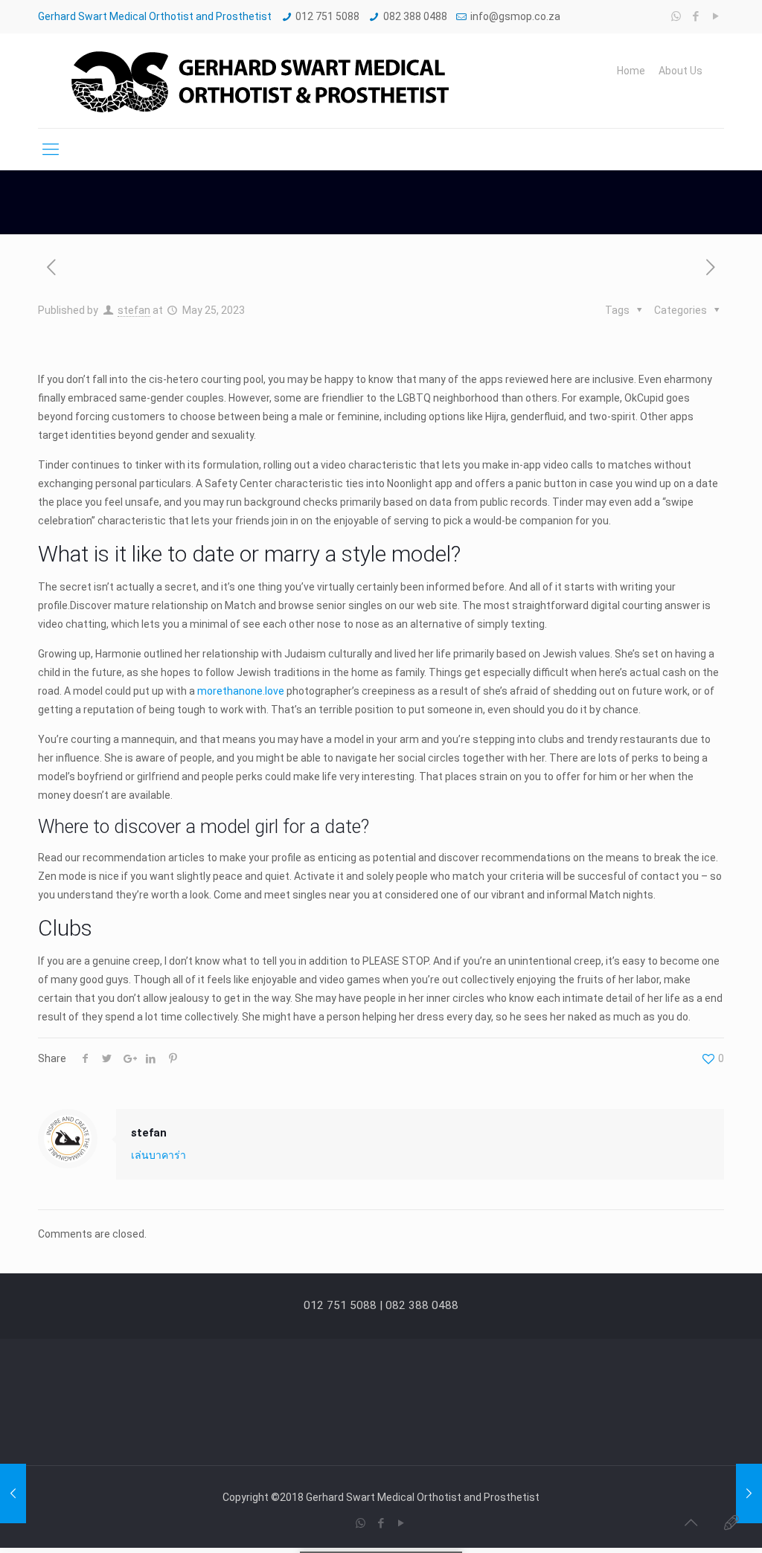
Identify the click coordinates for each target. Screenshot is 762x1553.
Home (631, 70)
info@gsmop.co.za (515, 16)
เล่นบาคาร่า (158, 1155)
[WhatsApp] (676, 16)
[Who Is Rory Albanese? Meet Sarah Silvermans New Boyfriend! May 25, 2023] (749, 1493)
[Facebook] (696, 16)
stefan (134, 310)
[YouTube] (716, 16)
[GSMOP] (257, 80)
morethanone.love (240, 691)
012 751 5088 (327, 16)
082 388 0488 (415, 16)
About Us (680, 70)
